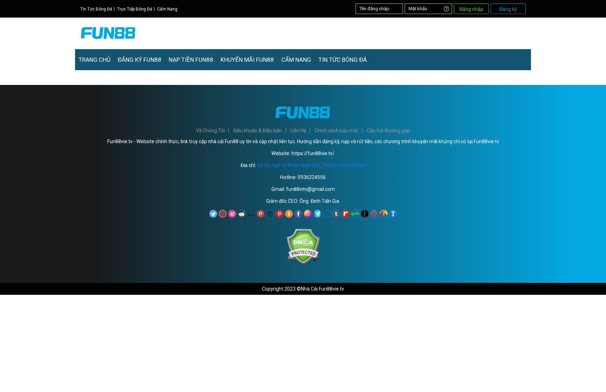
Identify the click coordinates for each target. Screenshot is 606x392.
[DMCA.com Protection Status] (303, 263)
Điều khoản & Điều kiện (257, 130)
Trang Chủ (94, 59)
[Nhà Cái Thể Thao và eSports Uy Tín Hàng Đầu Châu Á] (108, 41)
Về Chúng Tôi (210, 130)
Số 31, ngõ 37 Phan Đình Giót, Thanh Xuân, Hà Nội (311, 165)
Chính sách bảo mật (336, 130)
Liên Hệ (298, 130)
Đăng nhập (471, 9)
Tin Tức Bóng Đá (96, 9)
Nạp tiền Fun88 (191, 59)
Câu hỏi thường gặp (388, 130)
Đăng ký (508, 9)
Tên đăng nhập (374, 8)
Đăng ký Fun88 (139, 59)
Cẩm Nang (167, 9)
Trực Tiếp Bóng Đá (134, 9)
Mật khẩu (418, 8)
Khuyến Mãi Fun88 (247, 59)
